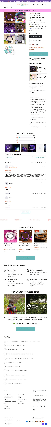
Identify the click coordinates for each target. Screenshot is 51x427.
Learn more (25, 329)
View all (25, 258)
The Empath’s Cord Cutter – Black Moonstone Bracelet (9, 245)
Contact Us (21, 394)
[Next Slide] (45, 148)
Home (5, 7)
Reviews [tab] (9, 154)
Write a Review (41, 158)
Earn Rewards (8, 394)
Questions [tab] (17, 154)
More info (39, 68)
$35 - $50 (10, 7)
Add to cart (39, 54)
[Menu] (5, 4)
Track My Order (22, 399)
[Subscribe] (46, 395)
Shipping (20, 401)
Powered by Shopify (8, 420)
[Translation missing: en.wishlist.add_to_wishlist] (23, 13)
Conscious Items (11, 418)
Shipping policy (8, 423)
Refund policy (17, 419)
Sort (32, 162)
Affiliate (6, 406)
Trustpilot (12, 285)
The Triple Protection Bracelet (39, 244)
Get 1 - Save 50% (36, 36)
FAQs (19, 397)
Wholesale (7, 408)
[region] (25, 148)
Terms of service (16, 421)
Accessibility (21, 404)
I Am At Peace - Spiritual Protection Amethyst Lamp (25, 245)
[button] (34, 4)
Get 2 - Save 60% (36, 40)
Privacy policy (8, 421)
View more (33, 119)
